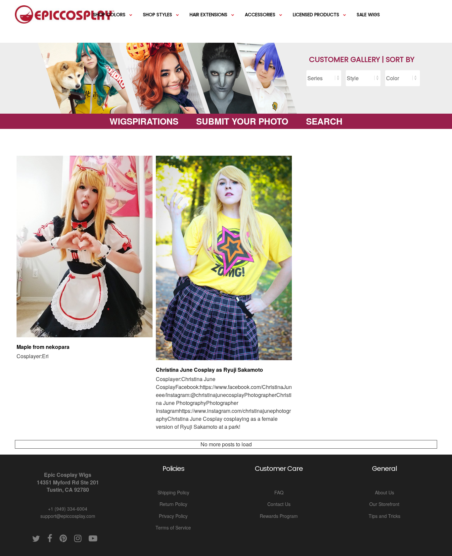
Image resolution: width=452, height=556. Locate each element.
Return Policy (173, 504)
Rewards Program (279, 516)
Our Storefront (384, 504)
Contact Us (279, 504)
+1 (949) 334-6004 (67, 508)
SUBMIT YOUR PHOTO (242, 121)
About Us (384, 492)
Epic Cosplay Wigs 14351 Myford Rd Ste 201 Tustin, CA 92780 (68, 482)
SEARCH (324, 121)
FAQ (279, 492)
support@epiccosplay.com (67, 516)
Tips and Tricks (384, 516)
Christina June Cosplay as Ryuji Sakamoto (209, 369)
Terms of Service (173, 527)
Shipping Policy (173, 492)
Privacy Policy (173, 516)
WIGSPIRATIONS (144, 121)
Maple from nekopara (43, 347)
